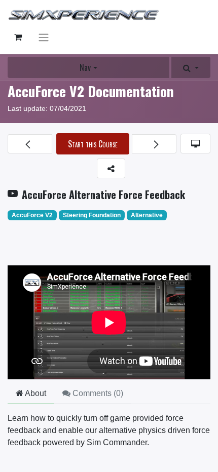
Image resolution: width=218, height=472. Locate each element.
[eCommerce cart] (18, 37)
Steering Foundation (92, 215)
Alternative (147, 215)
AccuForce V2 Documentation (91, 91)
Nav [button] (85, 67)
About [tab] (34, 393)
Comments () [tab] (96, 393)
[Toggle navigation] (43, 37)
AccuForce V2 (32, 215)
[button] (190, 67)
